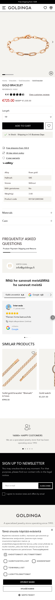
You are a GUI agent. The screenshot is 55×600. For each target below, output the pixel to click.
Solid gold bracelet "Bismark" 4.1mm (17, 395)
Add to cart (23, 125)
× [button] (52, 530)
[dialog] (27, 563)
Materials (7, 213)
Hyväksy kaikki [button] (27, 582)
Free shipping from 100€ (27, 2)
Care (5, 221)
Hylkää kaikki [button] (27, 589)
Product (6, 248)
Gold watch (45, 393)
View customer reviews (39, 94)
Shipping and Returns (27, 248)
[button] (2, 317)
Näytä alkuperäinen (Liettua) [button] (20, 321)
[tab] (27, 213)
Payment (14, 248)
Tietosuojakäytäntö (40, 549)
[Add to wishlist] (48, 125)
